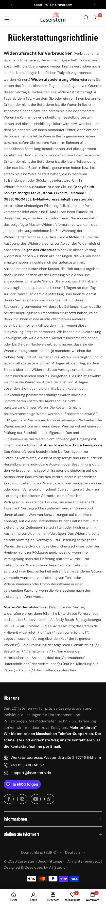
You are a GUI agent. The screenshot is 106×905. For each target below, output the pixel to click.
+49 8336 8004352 (27, 765)
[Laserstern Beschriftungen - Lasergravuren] (53, 18)
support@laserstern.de (31, 772)
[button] (11, 4)
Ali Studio (57, 867)
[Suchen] (86, 17)
